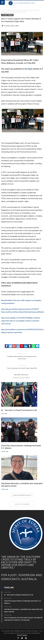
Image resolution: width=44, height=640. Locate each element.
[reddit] (18, 346)
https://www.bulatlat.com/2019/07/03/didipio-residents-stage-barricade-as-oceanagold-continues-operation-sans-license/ (21, 321)
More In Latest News (21, 378)
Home (3, 10)
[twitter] (10, 346)
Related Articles (21, 375)
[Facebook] (18, 638)
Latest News (10, 10)
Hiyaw (30, 69)
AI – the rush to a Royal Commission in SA (19, 410)
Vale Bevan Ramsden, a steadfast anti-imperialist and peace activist (22, 484)
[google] (14, 346)
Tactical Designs (22, 635)
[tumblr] (30, 346)
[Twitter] (22, 638)
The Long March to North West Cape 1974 (22, 366)
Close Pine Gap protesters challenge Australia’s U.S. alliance (21, 446)
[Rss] (26, 638)
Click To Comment (22, 504)
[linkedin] (26, 346)
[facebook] (7, 346)
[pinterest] (22, 346)
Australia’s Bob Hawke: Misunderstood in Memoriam (22, 356)
